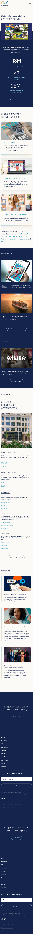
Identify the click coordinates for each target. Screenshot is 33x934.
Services (3, 750)
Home (3, 737)
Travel (25, 236)
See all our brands (16, 381)
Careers (3, 753)
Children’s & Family (15, 236)
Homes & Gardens (13, 239)
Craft (3, 239)
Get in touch (16, 717)
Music (3, 241)
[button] (30, 3)
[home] (4, 3)
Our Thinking (5, 760)
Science (24, 239)
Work (3, 744)
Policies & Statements (7, 807)
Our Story (4, 763)
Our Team (4, 757)
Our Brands (4, 747)
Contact (3, 766)
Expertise (4, 740)
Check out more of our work (16, 329)
